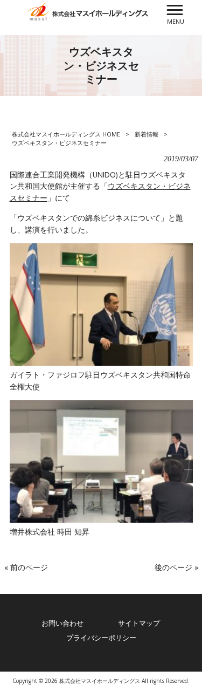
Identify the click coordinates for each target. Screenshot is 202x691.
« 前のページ (26, 567)
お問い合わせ (62, 623)
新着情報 (146, 134)
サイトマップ (139, 623)
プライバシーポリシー (101, 637)
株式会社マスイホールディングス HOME (66, 134)
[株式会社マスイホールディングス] (87, 10)
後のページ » (176, 567)
